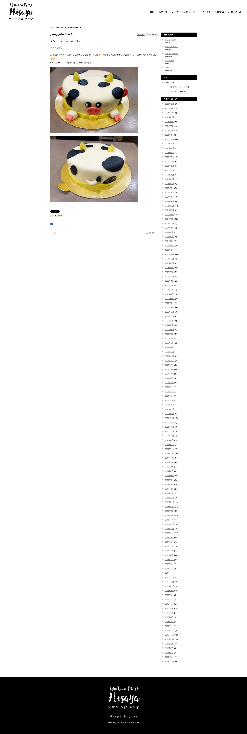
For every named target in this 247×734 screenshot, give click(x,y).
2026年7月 (169, 108)
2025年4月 (169, 175)
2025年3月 (169, 179)
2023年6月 (169, 272)
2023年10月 (170, 254)
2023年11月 (169, 250)
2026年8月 (169, 104)
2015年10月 (170, 639)
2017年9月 (169, 537)
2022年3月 (169, 338)
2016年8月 (169, 595)
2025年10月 (170, 148)
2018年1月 (169, 520)
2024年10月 (170, 201)
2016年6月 (169, 604)
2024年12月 (170, 192)
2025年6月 (169, 166)
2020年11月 (169, 405)
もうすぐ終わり (171, 53)
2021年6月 (169, 378)
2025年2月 (169, 183)
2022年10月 (170, 307)
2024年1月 (169, 241)
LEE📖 (167, 67)
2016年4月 (169, 613)
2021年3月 (169, 391)
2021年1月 (169, 400)
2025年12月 (170, 139)
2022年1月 (169, 347)
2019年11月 (169, 449)
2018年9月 (169, 511)
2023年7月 (169, 267)
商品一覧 (163, 12)
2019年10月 (170, 453)
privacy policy (129, 716)
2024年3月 (169, 232)
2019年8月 (169, 462)
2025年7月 (169, 161)
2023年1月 (169, 294)
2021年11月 (169, 356)
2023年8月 (169, 263)
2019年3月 (169, 484)
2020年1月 (169, 440)
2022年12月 (170, 298)
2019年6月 (169, 471)
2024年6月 (169, 219)
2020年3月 (169, 431)
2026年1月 (169, 135)
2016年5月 (169, 608)
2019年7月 (169, 467)
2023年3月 (169, 285)
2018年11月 (169, 502)
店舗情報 (219, 12)
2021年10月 (169, 360)
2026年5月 (169, 117)
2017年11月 (169, 528)
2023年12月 (170, 245)
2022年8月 (169, 316)
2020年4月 (169, 427)
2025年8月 (169, 157)
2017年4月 (169, 559)
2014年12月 (169, 657)
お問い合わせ (235, 12)
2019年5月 (169, 475)
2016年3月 (169, 617)
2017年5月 (169, 555)
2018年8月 (169, 515)
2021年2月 (169, 396)
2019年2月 (169, 489)
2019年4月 (169, 480)
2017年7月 (169, 546)
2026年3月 (169, 126)
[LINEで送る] (56, 216)
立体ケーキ (57, 233)
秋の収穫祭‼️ (150, 233)
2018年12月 (169, 498)
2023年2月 (169, 290)
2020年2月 (169, 436)
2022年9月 (169, 312)
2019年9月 (169, 458)
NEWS (64, 27)
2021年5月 (169, 382)
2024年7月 (169, 214)
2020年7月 (169, 413)
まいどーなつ (170, 40)
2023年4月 (169, 281)
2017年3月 (169, 564)
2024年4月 (169, 228)
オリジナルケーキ (177, 87)
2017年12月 (169, 524)
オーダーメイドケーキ (183, 12)
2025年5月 (169, 170)
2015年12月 (169, 630)
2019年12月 (169, 444)
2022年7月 (169, 321)
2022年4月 (169, 334)
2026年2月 (169, 130)
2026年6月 (169, 113)
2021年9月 (169, 365)
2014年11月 (169, 661)
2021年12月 (169, 352)
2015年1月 (169, 652)
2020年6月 (169, 418)
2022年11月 (169, 303)
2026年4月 (169, 121)
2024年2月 (169, 236)
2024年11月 (169, 197)
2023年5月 (169, 276)
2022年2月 (169, 343)
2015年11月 (169, 635)
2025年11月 (169, 144)
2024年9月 (169, 206)
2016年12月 (169, 577)
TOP (152, 12)
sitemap (114, 716)
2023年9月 (169, 259)
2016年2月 (169, 621)
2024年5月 (169, 223)
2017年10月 (169, 533)
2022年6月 (169, 325)
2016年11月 (169, 582)
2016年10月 (169, 586)
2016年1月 (169, 626)
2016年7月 (169, 599)
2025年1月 (169, 188)
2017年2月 (169, 568)
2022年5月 (169, 329)
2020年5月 (169, 422)
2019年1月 (169, 493)
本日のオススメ (171, 46)
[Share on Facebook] (51, 224)
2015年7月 (169, 648)
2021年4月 (169, 387)
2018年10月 (170, 506)
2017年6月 (169, 551)
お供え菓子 (169, 60)
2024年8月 (169, 210)
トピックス (205, 12)
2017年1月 (169, 573)
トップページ (55, 27)
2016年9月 (169, 590)
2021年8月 (169, 369)
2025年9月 (169, 152)
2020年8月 (169, 409)
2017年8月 (169, 542)
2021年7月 (169, 374)
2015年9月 (169, 644)
